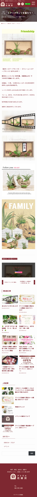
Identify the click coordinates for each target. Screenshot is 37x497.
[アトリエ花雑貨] (13, 4)
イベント (13, 16)
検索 (32, 453)
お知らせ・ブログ (6, 16)
